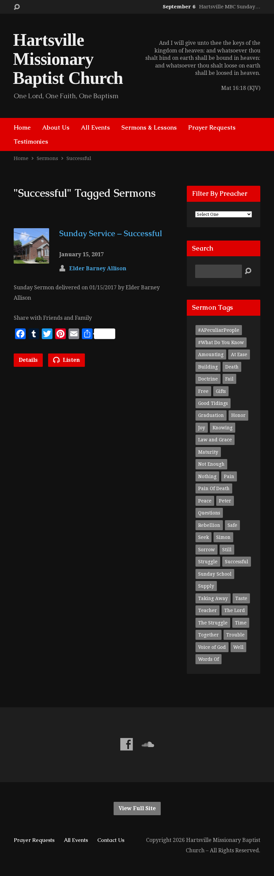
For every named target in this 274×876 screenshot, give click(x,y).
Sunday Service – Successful (110, 233)
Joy (201, 427)
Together (208, 634)
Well (238, 647)
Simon (223, 537)
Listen (70, 360)
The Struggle (213, 622)
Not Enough (211, 464)
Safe (232, 525)
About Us (56, 128)
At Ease (239, 354)
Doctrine (208, 379)
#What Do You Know (221, 342)
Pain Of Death (214, 488)
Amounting (211, 354)
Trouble (235, 634)
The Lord (234, 610)
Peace (205, 500)
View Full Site (137, 808)
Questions (209, 513)
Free (203, 391)
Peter (225, 500)
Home (22, 128)
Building (208, 367)
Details (28, 360)
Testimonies (31, 142)
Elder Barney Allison (97, 268)
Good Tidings (213, 403)
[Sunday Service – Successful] (31, 258)
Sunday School (215, 574)
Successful (78, 158)
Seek (203, 537)
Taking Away (213, 598)
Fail (229, 379)
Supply (206, 586)
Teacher (207, 610)
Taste (241, 598)
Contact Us (110, 840)
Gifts (221, 391)
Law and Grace (215, 439)
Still (227, 549)
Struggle (208, 561)
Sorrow (206, 549)
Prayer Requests (212, 128)
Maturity (208, 452)
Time (241, 622)
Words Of (208, 659)
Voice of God (212, 647)
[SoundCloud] (148, 744)
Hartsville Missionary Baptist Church (68, 59)
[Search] (248, 271)
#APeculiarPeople (218, 330)
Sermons (47, 158)
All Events (95, 128)
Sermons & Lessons (149, 128)
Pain (229, 476)
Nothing (207, 476)
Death (232, 367)
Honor (238, 415)
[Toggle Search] (17, 7)
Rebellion (209, 525)
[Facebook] (126, 744)
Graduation (211, 415)
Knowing (223, 427)
